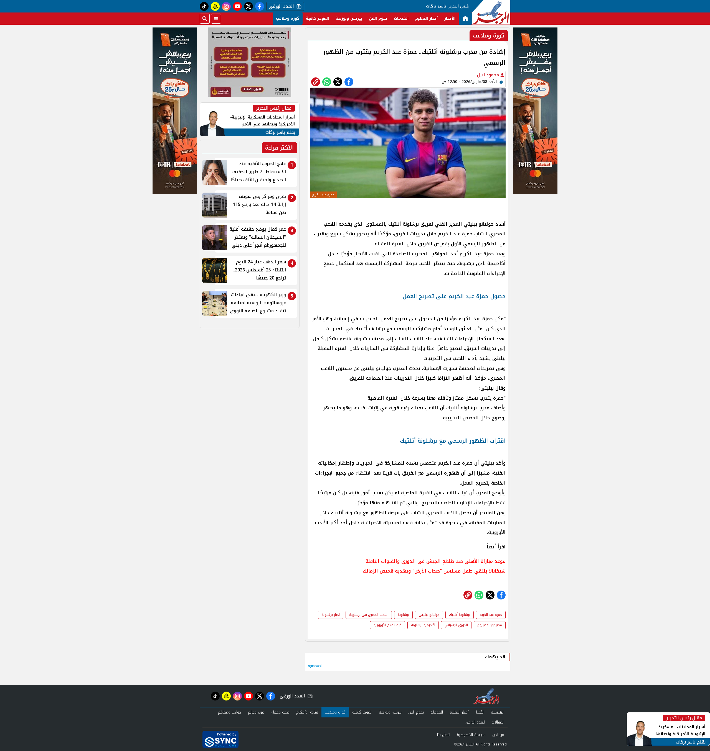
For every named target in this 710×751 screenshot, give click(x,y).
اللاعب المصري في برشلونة (368, 615)
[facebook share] (348, 81)
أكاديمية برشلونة (423, 625)
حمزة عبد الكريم (491, 615)
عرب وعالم (256, 712)
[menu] (216, 19)
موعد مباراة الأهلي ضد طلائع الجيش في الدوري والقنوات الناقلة (436, 561)
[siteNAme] (491, 12)
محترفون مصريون (489, 625)
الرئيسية (497, 712)
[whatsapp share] (326, 81)
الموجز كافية (317, 18)
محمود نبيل (488, 74)
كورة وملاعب (287, 18)
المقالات (498, 722)
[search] (205, 19)
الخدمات (401, 18)
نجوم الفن (378, 18)
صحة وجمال (280, 712)
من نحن (498, 735)
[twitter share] (337, 81)
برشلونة (403, 615)
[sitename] (486, 696)
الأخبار (449, 18)
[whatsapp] (315, 81)
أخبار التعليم (426, 18)
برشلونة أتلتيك (459, 615)
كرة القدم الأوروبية (388, 625)
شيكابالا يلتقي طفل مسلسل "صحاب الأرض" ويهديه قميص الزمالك (434, 570)
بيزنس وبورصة (349, 18)
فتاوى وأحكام (307, 712)
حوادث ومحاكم (229, 712)
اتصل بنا (443, 735)
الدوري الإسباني (456, 625)
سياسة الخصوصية (471, 735)
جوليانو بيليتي (429, 615)
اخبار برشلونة (330, 615)
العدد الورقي (280, 6)
